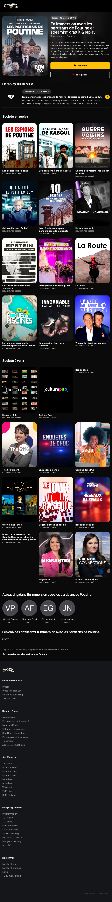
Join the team (9, 698)
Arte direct (7, 783)
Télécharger (8, 741)
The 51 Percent (10, 470)
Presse (5, 686)
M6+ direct (7, 779)
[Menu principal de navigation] (106, 6)
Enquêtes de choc (49, 470)
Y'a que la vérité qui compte (90, 343)
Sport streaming (10, 833)
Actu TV (6, 845)
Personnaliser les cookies (15, 737)
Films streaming (10, 825)
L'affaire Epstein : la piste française (16, 287)
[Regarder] (107, 97)
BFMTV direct (9, 795)
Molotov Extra (9, 864)
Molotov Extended (11, 868)
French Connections (86, 579)
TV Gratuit (7, 821)
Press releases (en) (12, 690)
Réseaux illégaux (84, 524)
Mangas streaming (11, 841)
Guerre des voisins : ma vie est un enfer (92, 172)
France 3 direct (10, 771)
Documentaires (57, 36)
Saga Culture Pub (84, 470)
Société (71, 36)
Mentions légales (10, 725)
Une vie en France (12, 524)
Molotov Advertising (12, 694)
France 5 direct (10, 775)
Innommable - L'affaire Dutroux (51, 344)
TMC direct (8, 791)
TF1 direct (7, 763)
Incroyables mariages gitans (54, 285)
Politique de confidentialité (15, 721)
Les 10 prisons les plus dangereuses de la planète (54, 229)
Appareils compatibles (13, 744)
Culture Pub (45, 415)
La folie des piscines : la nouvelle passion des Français (19, 344)
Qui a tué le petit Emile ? (15, 228)
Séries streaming (10, 829)
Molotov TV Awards (12, 837)
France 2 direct (9, 767)
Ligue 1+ (6, 871)
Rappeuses (81, 370)
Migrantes (44, 579)
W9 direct (7, 787)
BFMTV (5, 639)
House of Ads (9, 415)
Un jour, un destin (84, 228)
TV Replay (7, 817)
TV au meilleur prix (11, 875)
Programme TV (10, 813)
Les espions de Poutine (15, 170)
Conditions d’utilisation (13, 733)
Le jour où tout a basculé (52, 524)
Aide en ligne (8, 717)
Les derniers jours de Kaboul (55, 170)
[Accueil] (11, 6)
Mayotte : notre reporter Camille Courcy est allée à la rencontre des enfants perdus (19, 537)
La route (80, 285)
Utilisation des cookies (13, 729)
